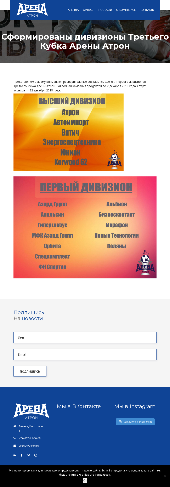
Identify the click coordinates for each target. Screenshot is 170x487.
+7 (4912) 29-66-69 (29, 438)
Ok (85, 480)
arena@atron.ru (29, 445)
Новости (105, 9)
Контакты (147, 9)
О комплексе (126, 9)
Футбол (88, 9)
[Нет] (165, 476)
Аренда (73, 9)
